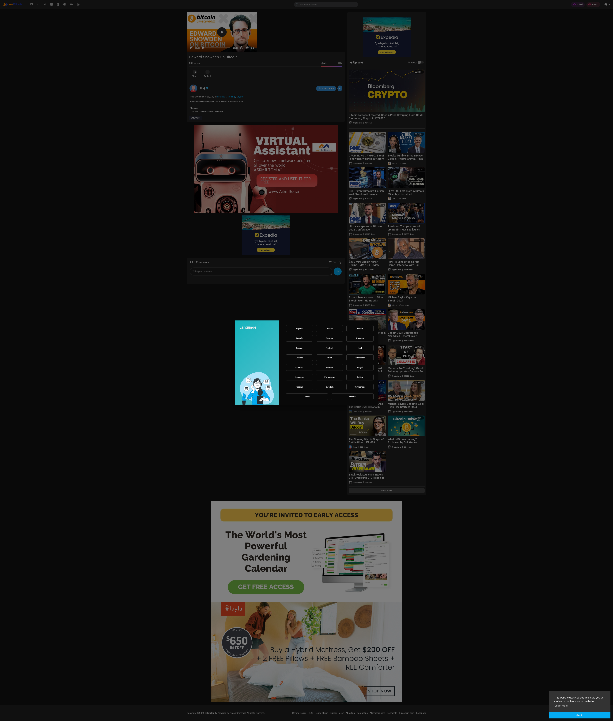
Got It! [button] (579, 715)
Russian (360, 338)
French (299, 338)
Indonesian (360, 358)
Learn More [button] (561, 705)
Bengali (360, 367)
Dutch (360, 328)
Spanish (299, 348)
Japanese (299, 377)
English (299, 328)
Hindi (360, 348)
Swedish (329, 387)
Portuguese (329, 377)
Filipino (352, 396)
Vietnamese (360, 387)
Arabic (330, 328)
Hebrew (329, 367)
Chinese (299, 358)
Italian (360, 377)
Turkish (329, 348)
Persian (299, 387)
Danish (307, 396)
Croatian (299, 367)
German (329, 338)
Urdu (329, 358)
